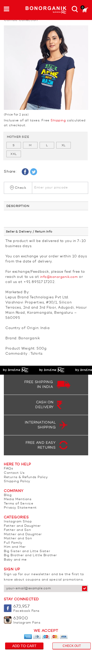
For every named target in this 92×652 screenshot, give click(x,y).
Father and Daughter (22, 526)
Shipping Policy (17, 481)
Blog (8, 495)
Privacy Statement (20, 507)
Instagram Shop (18, 521)
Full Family (13, 542)
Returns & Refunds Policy (26, 477)
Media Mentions (17, 499)
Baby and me (15, 559)
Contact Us (14, 473)
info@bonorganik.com (59, 277)
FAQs (8, 468)
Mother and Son (18, 538)
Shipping (58, 120)
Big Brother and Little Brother (30, 555)
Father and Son (17, 530)
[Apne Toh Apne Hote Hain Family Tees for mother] (46, 67)
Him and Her (15, 547)
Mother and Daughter (23, 534)
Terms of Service (18, 503)
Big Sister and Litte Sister (27, 551)
